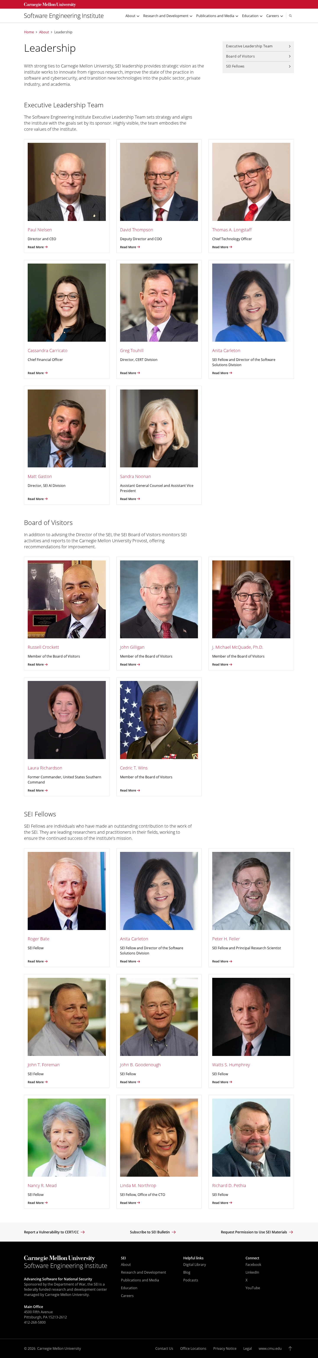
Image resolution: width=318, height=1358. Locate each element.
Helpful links (193, 1258)
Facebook (253, 1264)
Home (29, 32)
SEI (123, 1258)
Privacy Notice (224, 1348)
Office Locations (193, 1348)
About (44, 32)
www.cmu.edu (270, 1348)
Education (129, 1288)
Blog (186, 1272)
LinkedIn (252, 1272)
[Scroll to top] (291, 1348)
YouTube (253, 1288)
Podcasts (190, 1280)
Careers (127, 1295)
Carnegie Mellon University (59, 1348)
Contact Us (164, 1348)
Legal (247, 1348)
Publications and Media (140, 1280)
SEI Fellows (235, 66)
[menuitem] (65, 15)
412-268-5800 (35, 1322)
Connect (252, 1258)
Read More (36, 247)
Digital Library (194, 1264)
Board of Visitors (240, 56)
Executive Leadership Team (249, 46)
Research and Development (143, 1272)
